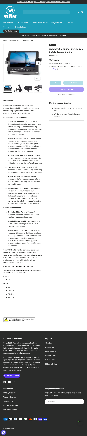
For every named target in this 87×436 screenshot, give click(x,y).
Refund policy (50, 355)
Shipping (52, 63)
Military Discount (9, 393)
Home (5, 40)
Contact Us (49, 347)
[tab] (8, 100)
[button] (82, 12)
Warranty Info (8, 401)
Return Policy (50, 360)
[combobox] (46, 12)
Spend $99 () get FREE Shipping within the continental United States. (43, 2)
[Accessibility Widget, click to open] (3, 432)
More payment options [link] (66, 94)
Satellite (70, 23)
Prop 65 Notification (10, 405)
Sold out (73, 83)
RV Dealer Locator (10, 410)
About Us (48, 343)
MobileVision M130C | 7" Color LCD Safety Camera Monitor (21, 40)
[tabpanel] (22, 213)
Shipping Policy (51, 364)
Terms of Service (9, 397)
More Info (63, 35)
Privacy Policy (50, 351)
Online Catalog (20, 27)
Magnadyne (11, 428)
